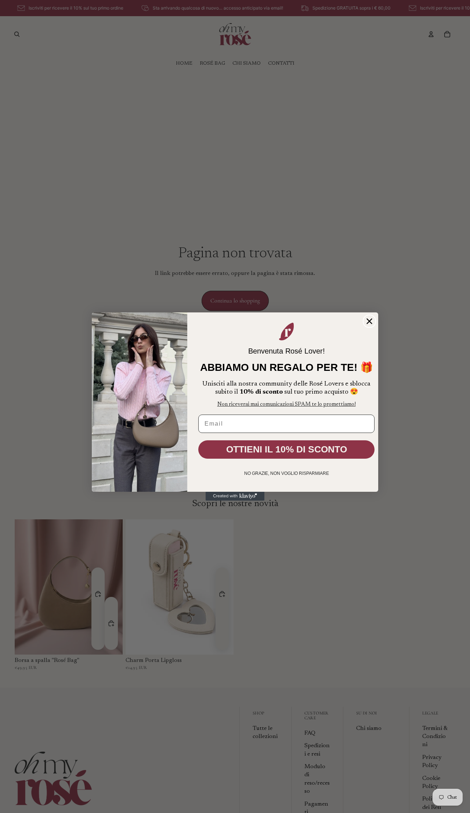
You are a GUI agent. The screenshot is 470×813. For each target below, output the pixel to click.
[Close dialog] (369, 321)
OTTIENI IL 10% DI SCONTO (286, 449)
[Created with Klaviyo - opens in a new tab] (235, 496)
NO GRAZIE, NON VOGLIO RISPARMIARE (286, 473)
